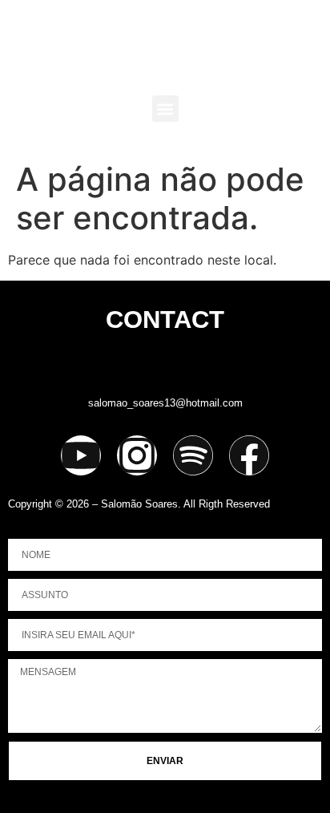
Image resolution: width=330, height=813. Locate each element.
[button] (165, 108)
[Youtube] (81, 455)
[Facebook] (249, 455)
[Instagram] (137, 455)
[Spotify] (193, 455)
